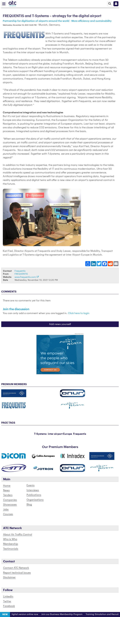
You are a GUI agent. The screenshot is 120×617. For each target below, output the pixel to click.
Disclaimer (9, 577)
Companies (10, 500)
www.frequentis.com (26, 277)
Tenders (7, 495)
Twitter (7, 601)
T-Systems (40, 434)
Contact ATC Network (16, 568)
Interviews (33, 490)
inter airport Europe (60, 434)
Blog (29, 504)
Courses (8, 514)
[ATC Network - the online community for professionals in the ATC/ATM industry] (12, 3)
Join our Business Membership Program (56, 614)
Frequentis (20, 271)
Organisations (35, 500)
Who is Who (10, 539)
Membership (10, 544)
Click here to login (78, 313)
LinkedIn (8, 596)
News (6, 490)
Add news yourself (60, 324)
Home (6, 485)
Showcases (10, 504)
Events (31, 485)
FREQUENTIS (21, 274)
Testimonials (10, 549)
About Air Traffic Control (17, 534)
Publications (34, 495)
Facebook (9, 606)
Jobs (6, 509)
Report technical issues (17, 572)
